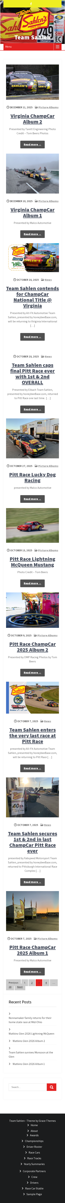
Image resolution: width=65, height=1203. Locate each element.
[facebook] (31, 3)
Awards (34, 1135)
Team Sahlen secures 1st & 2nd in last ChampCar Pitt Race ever (32, 842)
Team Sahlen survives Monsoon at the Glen (31, 1054)
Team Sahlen (32, 37)
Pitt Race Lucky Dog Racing (32, 477)
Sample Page (34, 1194)
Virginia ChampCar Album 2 (33, 118)
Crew (34, 1177)
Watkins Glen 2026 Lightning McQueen (31, 1033)
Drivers (34, 1183)
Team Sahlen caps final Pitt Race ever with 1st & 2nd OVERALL (32, 373)
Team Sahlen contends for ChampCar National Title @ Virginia (32, 297)
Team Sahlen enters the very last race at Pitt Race (32, 735)
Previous (13, 982)
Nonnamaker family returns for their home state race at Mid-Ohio (30, 1020)
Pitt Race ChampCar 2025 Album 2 (32, 646)
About (34, 1131)
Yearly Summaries (34, 1164)
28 (10, 987)
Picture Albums (48, 107)
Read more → (32, 144)
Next (20, 987)
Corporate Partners (34, 1171)
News (48, 280)
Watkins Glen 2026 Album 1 (29, 1064)
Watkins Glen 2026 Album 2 (29, 1041)
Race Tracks (34, 1158)
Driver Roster (34, 1147)
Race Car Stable (34, 1188)
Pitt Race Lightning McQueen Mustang (32, 561)
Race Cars (34, 1152)
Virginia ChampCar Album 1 (33, 212)
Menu (8, 46)
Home (34, 1125)
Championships (34, 1141)
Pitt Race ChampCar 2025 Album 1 (32, 950)
